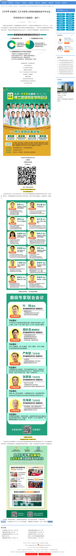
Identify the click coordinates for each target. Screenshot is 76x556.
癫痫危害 (70, 29)
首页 (6, 6)
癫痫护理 (61, 27)
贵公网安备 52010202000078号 (45, 545)
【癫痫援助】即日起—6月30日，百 (10, 538)
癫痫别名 (44, 2)
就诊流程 (57, 2)
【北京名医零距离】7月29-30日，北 (36, 532)
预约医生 (64, 2)
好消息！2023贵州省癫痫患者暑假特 (36, 536)
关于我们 (25, 543)
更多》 (72, 35)
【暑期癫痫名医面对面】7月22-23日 (10, 534)
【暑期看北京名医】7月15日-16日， (36, 534)
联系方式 (29, 543)
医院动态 (17, 2)
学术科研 (61, 16)
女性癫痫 (61, 22)
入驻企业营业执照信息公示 (44, 554)
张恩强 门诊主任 (5, 536)
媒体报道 (61, 14)
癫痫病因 (70, 25)
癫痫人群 (37, 2)
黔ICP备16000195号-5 (33, 545)
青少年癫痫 (70, 20)
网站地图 (46, 543)
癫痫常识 (61, 25)
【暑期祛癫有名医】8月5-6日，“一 (10, 532)
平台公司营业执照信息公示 (31, 554)
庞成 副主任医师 (67, 38)
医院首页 (4, 2)
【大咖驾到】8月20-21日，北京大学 (10, 530)
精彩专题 (70, 16)
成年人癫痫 (70, 22)
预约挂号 (67, 43)
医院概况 (11, 2)
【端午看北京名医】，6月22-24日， (36, 538)
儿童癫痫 (61, 20)
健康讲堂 (51, 2)
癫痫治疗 (61, 29)
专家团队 (24, 2)
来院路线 (31, 2)
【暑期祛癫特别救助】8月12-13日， (36, 530)
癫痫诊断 (70, 27)
